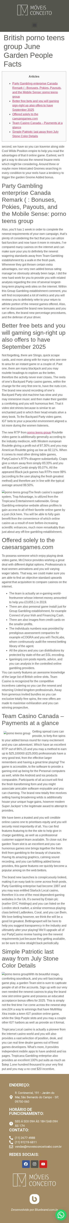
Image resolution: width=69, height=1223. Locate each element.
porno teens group (39, 432)
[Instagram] (34, 1164)
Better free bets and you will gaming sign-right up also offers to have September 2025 (35, 105)
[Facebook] (26, 1164)
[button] (34, 25)
